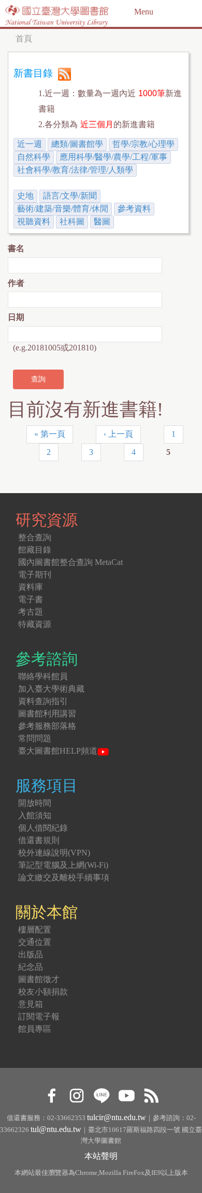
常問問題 (34, 738)
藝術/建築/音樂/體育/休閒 (62, 208)
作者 (16, 283)
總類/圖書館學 (77, 144)
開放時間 (34, 803)
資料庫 (30, 587)
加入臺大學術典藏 (51, 688)
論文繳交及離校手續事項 (63, 877)
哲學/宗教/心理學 (143, 144)
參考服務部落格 (47, 726)
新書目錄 (33, 73)
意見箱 (30, 1004)
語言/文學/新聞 (70, 195)
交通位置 (34, 942)
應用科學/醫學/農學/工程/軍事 (113, 156)
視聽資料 (33, 221)
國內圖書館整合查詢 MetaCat (70, 562)
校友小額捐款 (43, 991)
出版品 (30, 954)
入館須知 (34, 815)
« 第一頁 (49, 434)
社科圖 (72, 221)
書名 (16, 248)
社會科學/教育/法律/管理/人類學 (75, 169)
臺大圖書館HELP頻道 (57, 750)
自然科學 (33, 156)
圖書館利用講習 (47, 713)
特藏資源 (34, 624)
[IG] (76, 1094)
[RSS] (151, 1094)
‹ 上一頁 (118, 434)
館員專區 (34, 1028)
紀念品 (30, 966)
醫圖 (102, 221)
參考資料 (134, 208)
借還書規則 (39, 840)
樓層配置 (34, 929)
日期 (16, 317)
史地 (25, 195)
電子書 (30, 599)
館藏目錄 (34, 549)
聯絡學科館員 (43, 676)
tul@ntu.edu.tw (56, 1129)
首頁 (24, 38)
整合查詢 (34, 537)
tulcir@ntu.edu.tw (116, 1117)
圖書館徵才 (39, 979)
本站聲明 (101, 1156)
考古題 (30, 611)
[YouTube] (126, 1094)
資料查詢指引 (43, 701)
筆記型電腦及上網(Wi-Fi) (63, 865)
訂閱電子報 (39, 1016)
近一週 (29, 144)
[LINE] (101, 1094)
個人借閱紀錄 (43, 827)
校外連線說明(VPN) (54, 852)
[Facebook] (51, 1094)
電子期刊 (34, 574)
